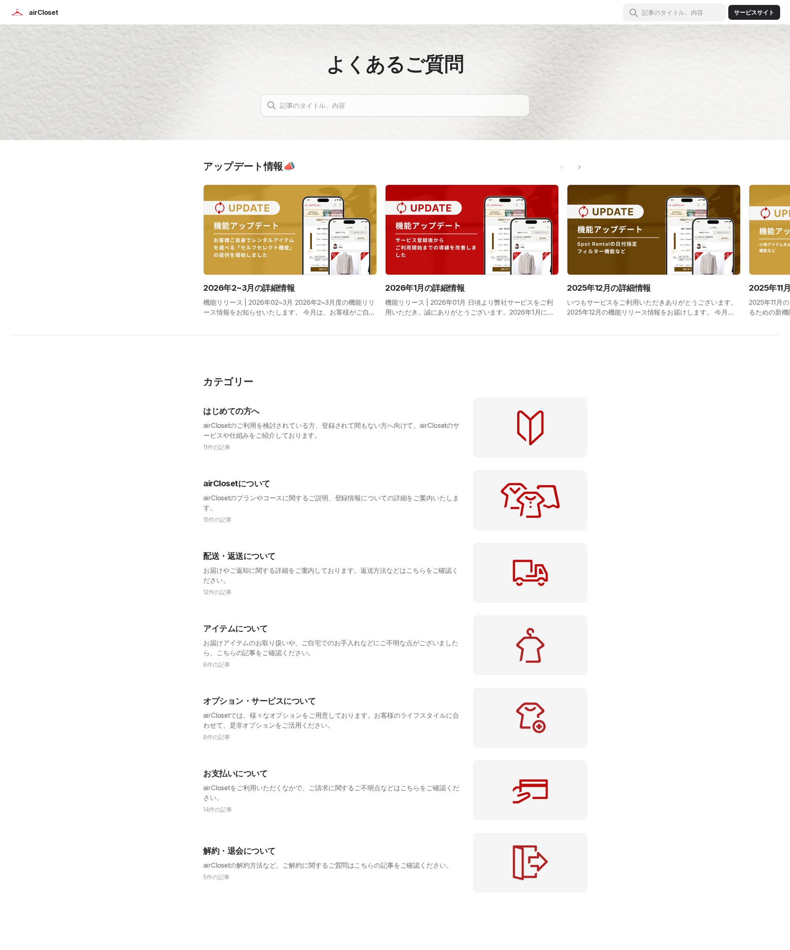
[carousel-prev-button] (562, 167)
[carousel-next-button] (579, 167)
